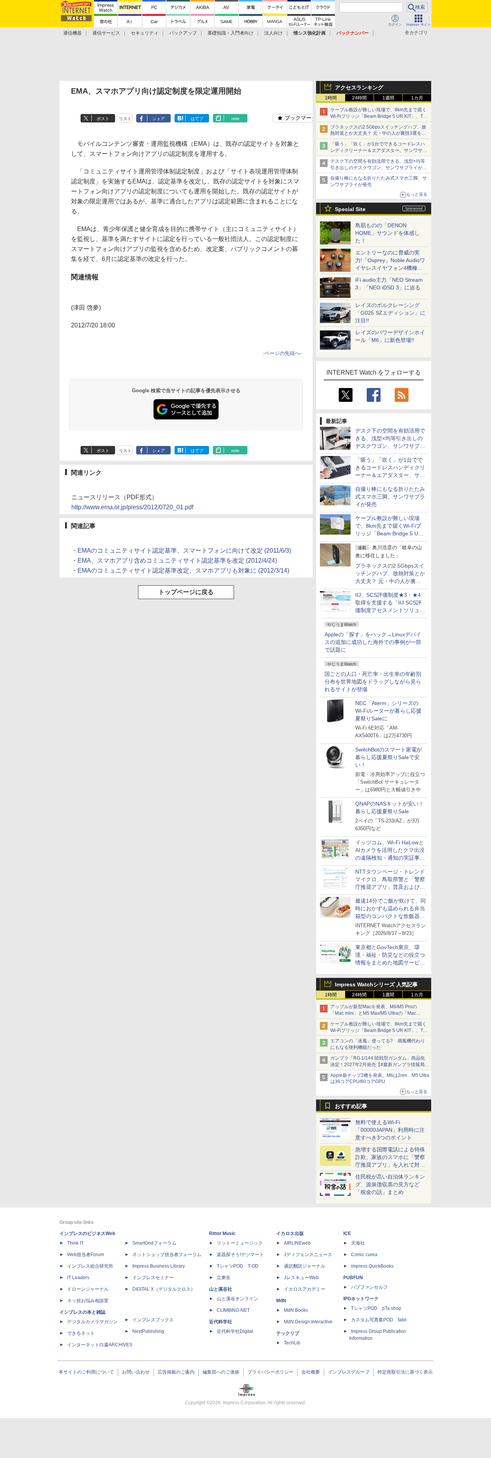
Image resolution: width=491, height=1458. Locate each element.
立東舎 (224, 1277)
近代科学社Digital (235, 1331)
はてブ (197, 118)
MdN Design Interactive (308, 1321)
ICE (347, 1233)
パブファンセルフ (369, 1287)
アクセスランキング (359, 87)
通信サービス (106, 33)
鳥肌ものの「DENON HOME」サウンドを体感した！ (387, 233)
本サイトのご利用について (86, 1372)
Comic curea (364, 1254)
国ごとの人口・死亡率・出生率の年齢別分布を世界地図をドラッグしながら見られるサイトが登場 (373, 681)
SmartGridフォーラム (154, 1243)
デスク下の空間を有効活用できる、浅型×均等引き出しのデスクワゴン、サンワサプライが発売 (378, 168)
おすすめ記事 (351, 1106)
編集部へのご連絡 (221, 1372)
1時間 (331, 98)
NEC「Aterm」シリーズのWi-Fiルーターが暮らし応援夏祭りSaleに (388, 711)
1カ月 (417, 98)
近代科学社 (220, 1321)
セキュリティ (144, 33)
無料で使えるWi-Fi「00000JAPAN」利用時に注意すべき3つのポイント (390, 1130)
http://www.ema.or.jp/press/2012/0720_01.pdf (132, 507)
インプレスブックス (153, 1320)
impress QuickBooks (372, 1266)
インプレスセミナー (153, 1277)
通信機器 (72, 33)
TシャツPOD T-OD (238, 1266)
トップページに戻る (186, 592)
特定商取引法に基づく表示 (405, 1372)
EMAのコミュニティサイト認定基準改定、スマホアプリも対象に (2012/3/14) (183, 570)
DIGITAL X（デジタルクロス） (163, 1289)
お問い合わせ (136, 1372)
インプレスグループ (348, 1372)
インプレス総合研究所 (90, 1266)
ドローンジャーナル (88, 1289)
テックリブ (287, 1333)
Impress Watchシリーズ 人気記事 (376, 984)
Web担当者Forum (85, 1254)
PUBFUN (353, 1277)
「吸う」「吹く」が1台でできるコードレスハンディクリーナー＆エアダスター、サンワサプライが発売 (378, 150)
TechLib (292, 1343)
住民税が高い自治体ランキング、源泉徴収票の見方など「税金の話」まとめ (390, 1184)
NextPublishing (148, 1331)
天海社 (358, 1243)
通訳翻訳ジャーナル (304, 1266)
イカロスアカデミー (304, 1289)
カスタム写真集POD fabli (379, 1320)
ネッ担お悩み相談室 (88, 1300)
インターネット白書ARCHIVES (99, 1344)
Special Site (350, 209)
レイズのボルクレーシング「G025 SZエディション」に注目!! (390, 313)
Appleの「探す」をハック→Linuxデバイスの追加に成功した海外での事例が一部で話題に (373, 642)
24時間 (359, 98)
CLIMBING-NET (233, 1310)
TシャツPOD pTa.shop (376, 1308)
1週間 (388, 98)
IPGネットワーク (361, 1298)
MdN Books (296, 1310)
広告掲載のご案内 (176, 1372)
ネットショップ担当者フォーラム (166, 1254)
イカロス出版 (290, 1233)
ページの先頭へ (282, 353)
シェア (158, 118)
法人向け (273, 33)
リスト (125, 118)
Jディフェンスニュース (308, 1254)
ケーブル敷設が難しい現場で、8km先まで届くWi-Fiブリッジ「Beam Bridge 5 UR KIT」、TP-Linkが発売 (379, 116)
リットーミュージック (240, 1243)
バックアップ (183, 33)
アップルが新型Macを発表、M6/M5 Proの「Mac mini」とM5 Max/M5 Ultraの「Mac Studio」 (373, 1013)
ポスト (103, 118)
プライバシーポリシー (270, 1372)
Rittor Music (222, 1233)
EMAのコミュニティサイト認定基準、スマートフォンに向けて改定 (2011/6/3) (184, 550)
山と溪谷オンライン (237, 1298)
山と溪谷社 (220, 1289)
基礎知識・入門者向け (231, 33)
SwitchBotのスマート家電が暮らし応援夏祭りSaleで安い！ (388, 757)
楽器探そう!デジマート (240, 1254)
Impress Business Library (158, 1266)
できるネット (81, 1333)
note (235, 118)
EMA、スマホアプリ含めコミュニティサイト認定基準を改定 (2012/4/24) (177, 560)
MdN (281, 1300)
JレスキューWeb (301, 1277)
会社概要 (311, 1372)
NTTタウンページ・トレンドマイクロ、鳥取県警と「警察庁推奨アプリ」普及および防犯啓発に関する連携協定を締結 (390, 887)
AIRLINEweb (297, 1243)
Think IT (75, 1243)
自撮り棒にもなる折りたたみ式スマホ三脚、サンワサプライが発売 (390, 496)
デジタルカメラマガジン (92, 1321)
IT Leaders (78, 1277)
